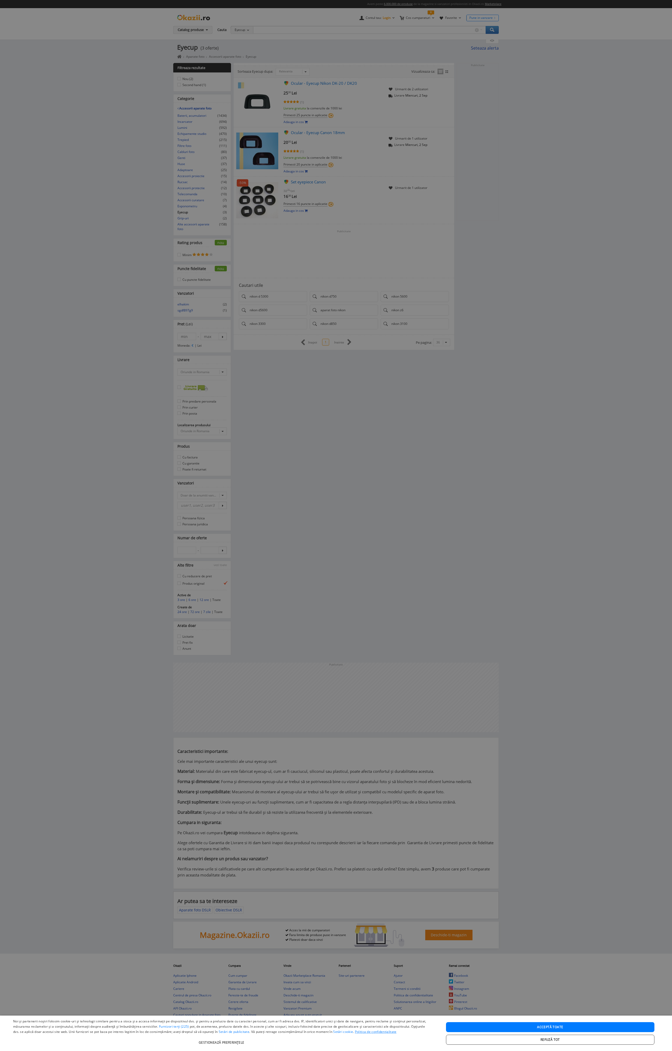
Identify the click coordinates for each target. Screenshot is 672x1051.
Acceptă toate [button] (550, 1027)
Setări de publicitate (234, 1031)
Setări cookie (343, 1031)
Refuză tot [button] (550, 1039)
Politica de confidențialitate (376, 1031)
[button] (222, 1039)
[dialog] (336, 1033)
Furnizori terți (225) (174, 1026)
